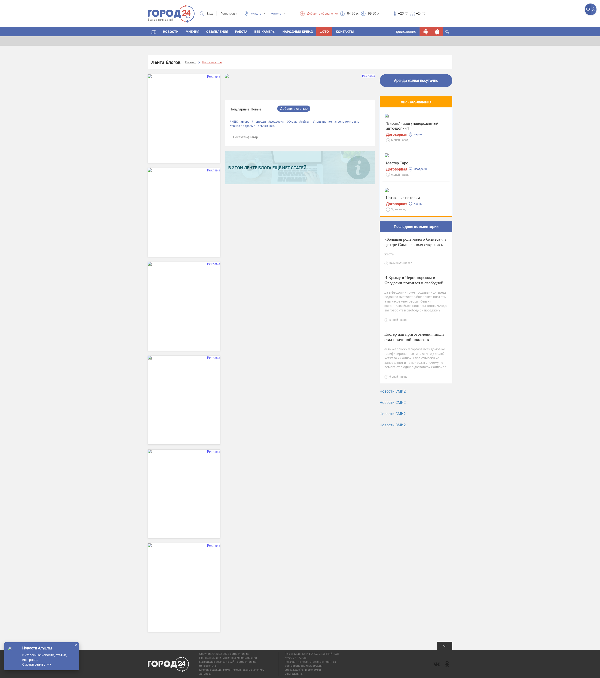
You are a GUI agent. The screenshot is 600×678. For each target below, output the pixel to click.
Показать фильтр (245, 137)
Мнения (192, 32)
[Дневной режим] (588, 9)
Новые (256, 109)
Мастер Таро (397, 163)
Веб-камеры (264, 32)
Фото (324, 32)
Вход (209, 13)
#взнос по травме (242, 126)
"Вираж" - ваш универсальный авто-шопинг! (412, 126)
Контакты (345, 32)
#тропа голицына (346, 121)
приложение (405, 31)
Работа (241, 32)
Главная (190, 62)
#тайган (305, 121)
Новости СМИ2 (393, 391)
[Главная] (153, 31)
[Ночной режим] (593, 9)
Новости (171, 32)
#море (244, 121)
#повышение (322, 121)
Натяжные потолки (403, 198)
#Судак (291, 121)
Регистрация (229, 13)
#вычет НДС (266, 126)
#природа (259, 121)
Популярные (239, 109)
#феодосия (276, 121)
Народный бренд (297, 32)
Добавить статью (294, 108)
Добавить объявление (322, 13)
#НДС (234, 121)
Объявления (217, 32)
